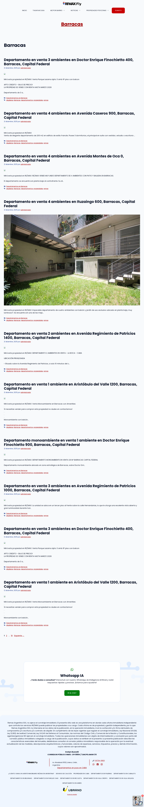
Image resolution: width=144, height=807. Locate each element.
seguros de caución (64, 773)
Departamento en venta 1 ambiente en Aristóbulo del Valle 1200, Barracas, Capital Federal (70, 386)
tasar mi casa (38, 10)
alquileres (9, 100)
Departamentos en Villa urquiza (121, 778)
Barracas (72, 24)
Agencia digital (72, 794)
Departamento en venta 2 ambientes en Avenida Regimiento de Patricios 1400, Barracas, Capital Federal (69, 335)
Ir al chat (72, 693)
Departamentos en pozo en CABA (72, 768)
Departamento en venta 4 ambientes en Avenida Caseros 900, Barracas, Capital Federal (69, 115)
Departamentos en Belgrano (21, 778)
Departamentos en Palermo (101, 773)
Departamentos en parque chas (46, 778)
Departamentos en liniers (72, 783)
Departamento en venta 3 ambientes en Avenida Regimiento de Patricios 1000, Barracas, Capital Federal (70, 488)
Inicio (24, 10)
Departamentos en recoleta (71, 778)
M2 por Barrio (56, 10)
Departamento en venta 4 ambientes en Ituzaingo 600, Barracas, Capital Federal (69, 203)
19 (12, 635)
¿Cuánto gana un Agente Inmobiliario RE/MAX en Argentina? (31, 773)
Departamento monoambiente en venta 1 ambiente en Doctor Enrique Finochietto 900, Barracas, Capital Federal (66, 442)
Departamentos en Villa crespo (95, 778)
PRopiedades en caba (81, 773)
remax (46, 100)
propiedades (38, 100)
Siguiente (19, 635)
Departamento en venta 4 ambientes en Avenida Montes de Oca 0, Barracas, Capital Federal (64, 158)
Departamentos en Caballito (125, 773)
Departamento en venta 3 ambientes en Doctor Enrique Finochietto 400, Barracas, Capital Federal (68, 62)
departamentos (27, 100)
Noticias (74, 10)
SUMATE (118, 10)
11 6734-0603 (100, 760)
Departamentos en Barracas (16, 98)
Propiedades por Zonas (96, 10)
